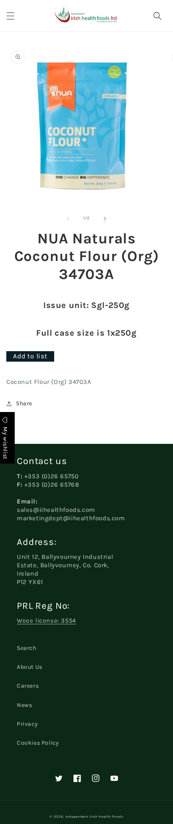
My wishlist (5, 442)
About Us (29, 666)
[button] (10, 16)
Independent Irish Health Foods (94, 816)
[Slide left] (68, 218)
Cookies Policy (38, 742)
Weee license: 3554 (46, 620)
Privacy (27, 724)
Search (27, 648)
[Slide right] (105, 218)
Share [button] (24, 403)
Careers (28, 685)
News (24, 705)
